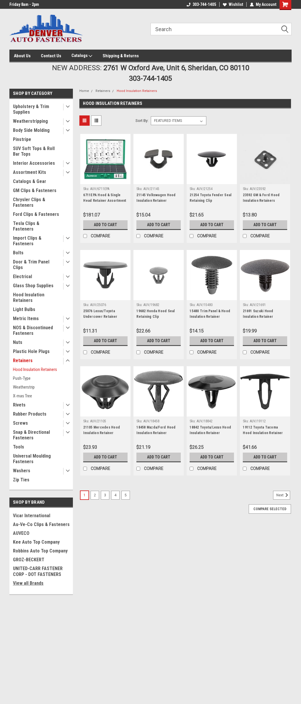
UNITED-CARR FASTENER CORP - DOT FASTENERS (38, 571)
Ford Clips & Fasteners (36, 214)
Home (84, 91)
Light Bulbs (24, 309)
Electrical (22, 276)
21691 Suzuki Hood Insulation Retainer (258, 314)
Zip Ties (21, 480)
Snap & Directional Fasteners (31, 435)
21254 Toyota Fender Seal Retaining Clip (210, 198)
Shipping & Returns (121, 55)
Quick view (105, 179)
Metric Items (26, 318)
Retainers (23, 360)
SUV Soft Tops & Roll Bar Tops (34, 151)
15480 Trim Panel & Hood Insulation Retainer (210, 314)
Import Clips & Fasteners (27, 240)
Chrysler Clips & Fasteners (29, 202)
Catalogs (79, 55)
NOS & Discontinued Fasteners (33, 330)
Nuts (17, 342)
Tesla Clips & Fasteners (26, 226)
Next (280, 495)
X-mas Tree (22, 396)
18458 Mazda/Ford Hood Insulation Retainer (155, 430)
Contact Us (51, 55)
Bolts (18, 253)
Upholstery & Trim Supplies (31, 109)
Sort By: (142, 120)
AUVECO (21, 533)
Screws (20, 423)
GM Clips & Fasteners (34, 190)
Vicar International (31, 515)
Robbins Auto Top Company (40, 551)
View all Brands (28, 583)
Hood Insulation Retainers (28, 297)
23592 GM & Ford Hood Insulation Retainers (261, 198)
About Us (22, 55)
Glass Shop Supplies (33, 285)
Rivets (19, 405)
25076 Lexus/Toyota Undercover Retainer (100, 314)
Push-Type (22, 378)
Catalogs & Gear (29, 181)
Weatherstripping (30, 121)
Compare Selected (269, 509)
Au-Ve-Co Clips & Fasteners (41, 524)
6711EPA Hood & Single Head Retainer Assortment (104, 198)
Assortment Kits (29, 172)
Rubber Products (29, 414)
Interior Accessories (34, 163)
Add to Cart (105, 224)
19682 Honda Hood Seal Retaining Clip (155, 314)
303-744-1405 (204, 4)
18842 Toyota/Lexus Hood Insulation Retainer (210, 430)
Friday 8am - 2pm (24, 4)
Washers (21, 470)
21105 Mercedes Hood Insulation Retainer (101, 430)
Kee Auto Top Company (36, 542)
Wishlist (236, 4)
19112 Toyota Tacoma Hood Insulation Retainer (263, 430)
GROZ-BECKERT (28, 559)
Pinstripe (22, 139)
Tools (18, 447)
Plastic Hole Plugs (31, 351)
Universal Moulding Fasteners (32, 458)
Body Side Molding (31, 130)
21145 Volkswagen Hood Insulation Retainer (155, 198)
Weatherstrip (24, 387)
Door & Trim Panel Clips (31, 264)
